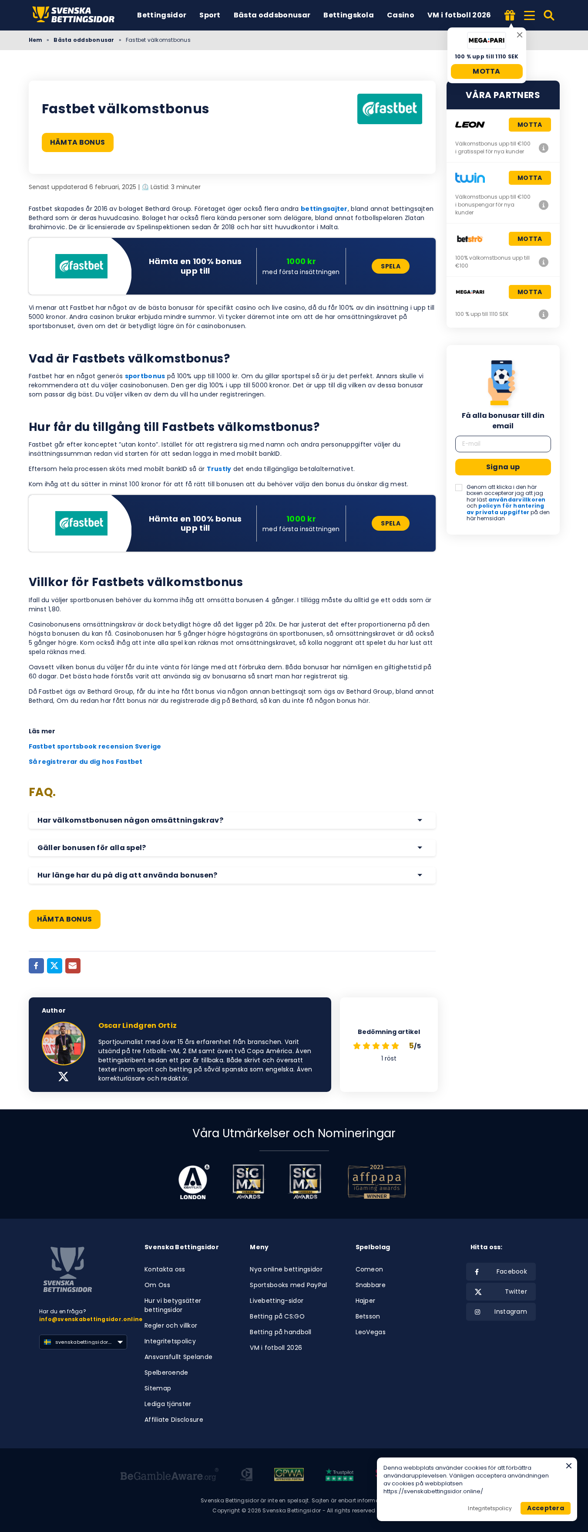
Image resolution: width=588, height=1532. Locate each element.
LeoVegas (371, 1332)
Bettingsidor (161, 15)
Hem (36, 40)
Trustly (219, 468)
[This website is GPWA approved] (289, 1476)
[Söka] (549, 15)
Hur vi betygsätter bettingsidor (172, 1305)
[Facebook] (36, 965)
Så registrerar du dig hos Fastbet (86, 761)
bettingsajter (324, 208)
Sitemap (157, 1388)
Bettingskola (348, 15)
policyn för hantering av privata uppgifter (505, 508)
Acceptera (545, 1508)
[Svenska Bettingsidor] (76, 15)
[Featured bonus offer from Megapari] (510, 16)
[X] (63, 1077)
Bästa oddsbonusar (272, 15)
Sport (210, 15)
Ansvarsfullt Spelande (178, 1356)
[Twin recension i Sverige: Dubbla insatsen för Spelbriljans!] (544, 205)
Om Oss (157, 1285)
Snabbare (371, 1285)
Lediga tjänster (167, 1404)
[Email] (73, 965)
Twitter (516, 1291)
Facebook (512, 1271)
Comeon (369, 1269)
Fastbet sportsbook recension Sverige (95, 746)
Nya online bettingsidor (286, 1269)
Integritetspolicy (170, 1341)
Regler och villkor (170, 1325)
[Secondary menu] (529, 14)
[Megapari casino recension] (544, 314)
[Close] (519, 35)
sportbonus (145, 376)
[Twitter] (54, 965)
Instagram (510, 1311)
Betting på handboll (280, 1332)
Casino (400, 15)
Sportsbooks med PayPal (288, 1285)
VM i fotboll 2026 (459, 15)
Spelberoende (166, 1372)
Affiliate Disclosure (173, 1419)
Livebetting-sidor (276, 1300)
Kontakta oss (164, 1269)
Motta (487, 71)
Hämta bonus (77, 142)
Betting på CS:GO (277, 1316)
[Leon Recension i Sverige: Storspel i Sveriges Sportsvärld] (544, 148)
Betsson (368, 1316)
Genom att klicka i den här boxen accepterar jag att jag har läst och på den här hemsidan (508, 503)
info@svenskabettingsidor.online (90, 1319)
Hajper (366, 1300)
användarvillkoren (517, 499)
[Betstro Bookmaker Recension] (544, 262)
